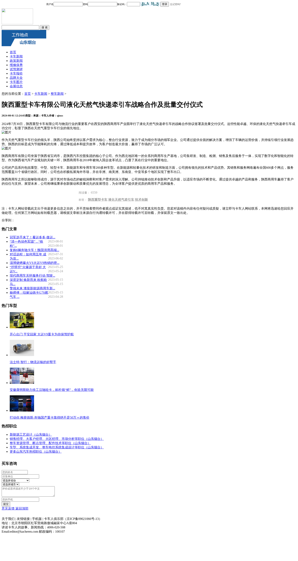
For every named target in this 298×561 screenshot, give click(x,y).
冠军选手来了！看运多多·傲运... (32, 237)
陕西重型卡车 (97, 199)
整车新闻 (57, 93)
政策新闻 (16, 60)
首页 (13, 52)
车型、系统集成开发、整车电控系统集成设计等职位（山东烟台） (57, 447)
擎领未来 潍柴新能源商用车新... (32, 288)
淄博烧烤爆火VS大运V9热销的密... (34, 263)
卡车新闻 (16, 56)
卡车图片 (16, 82)
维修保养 (16, 65)
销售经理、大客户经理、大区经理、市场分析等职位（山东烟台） (57, 438)
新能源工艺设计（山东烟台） (31, 434)
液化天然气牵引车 (121, 199)
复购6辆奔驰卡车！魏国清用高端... (34, 250)
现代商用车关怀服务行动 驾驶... (32, 275)
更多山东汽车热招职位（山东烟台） (36, 451)
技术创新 (141, 199)
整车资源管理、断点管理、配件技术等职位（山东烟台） (50, 443)
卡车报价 (16, 73)
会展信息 (16, 86)
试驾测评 (16, 69)
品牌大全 (16, 77)
